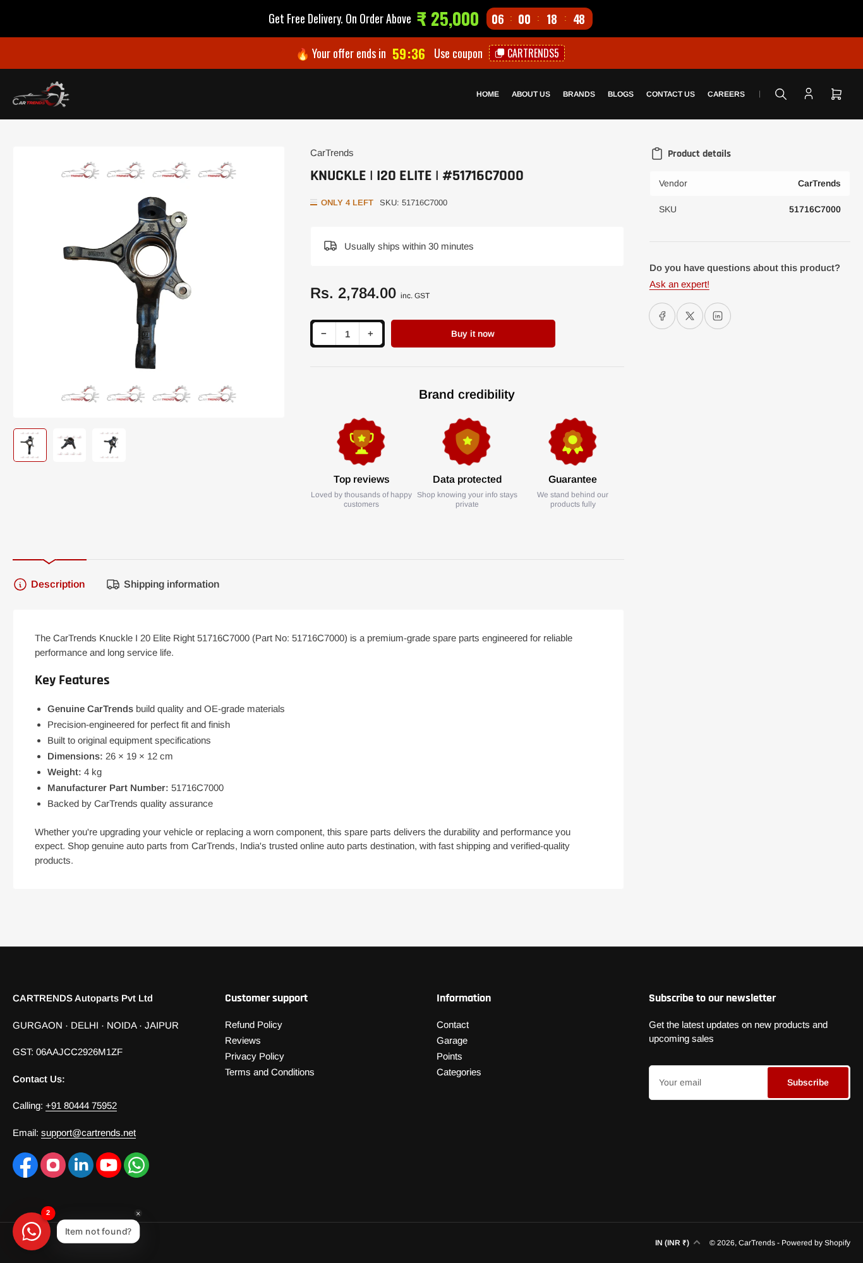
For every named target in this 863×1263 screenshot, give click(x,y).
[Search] (781, 94)
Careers (726, 94)
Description (58, 584)
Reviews (243, 1040)
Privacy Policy (254, 1056)
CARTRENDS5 (533, 53)
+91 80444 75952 (81, 1105)
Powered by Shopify (816, 1242)
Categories (459, 1072)
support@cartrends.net (88, 1132)
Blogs (621, 94)
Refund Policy (253, 1024)
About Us (531, 94)
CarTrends (332, 152)
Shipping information (171, 584)
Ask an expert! (679, 284)
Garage (452, 1040)
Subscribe (808, 1082)
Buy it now (473, 334)
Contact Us (670, 94)
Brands (579, 94)
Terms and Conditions (270, 1072)
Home (487, 94)
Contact (453, 1024)
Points (449, 1056)
